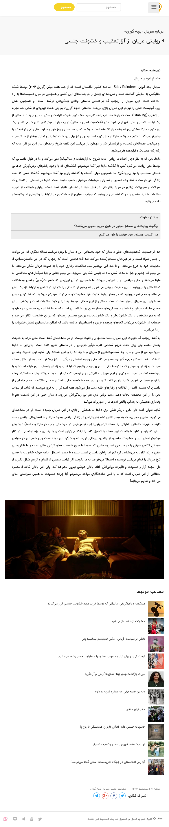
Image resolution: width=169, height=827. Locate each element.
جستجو (66, 7)
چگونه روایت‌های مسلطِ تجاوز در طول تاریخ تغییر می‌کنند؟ (116, 226)
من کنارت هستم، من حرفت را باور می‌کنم (128, 234)
